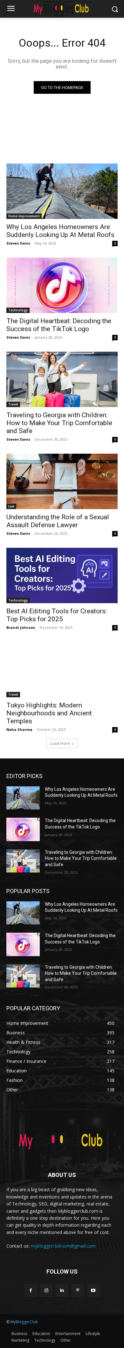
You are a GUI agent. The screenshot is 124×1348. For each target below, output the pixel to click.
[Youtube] (93, 1290)
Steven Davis (18, 243)
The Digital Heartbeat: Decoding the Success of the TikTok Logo (58, 325)
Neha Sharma (19, 729)
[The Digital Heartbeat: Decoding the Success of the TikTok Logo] (62, 285)
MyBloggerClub (24, 1322)
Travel (13, 404)
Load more (60, 743)
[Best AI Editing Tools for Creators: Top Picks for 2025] (62, 575)
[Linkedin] (62, 1290)
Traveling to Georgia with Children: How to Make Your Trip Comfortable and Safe (59, 423)
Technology (18, 310)
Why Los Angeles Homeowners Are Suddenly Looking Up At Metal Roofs (60, 231)
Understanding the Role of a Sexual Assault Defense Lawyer (57, 521)
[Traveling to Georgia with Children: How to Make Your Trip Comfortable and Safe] (62, 379)
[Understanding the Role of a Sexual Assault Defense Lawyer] (62, 481)
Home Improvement (24, 216)
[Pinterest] (78, 1290)
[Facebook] (30, 1290)
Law (11, 506)
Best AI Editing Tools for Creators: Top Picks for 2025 (56, 615)
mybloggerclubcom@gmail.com (63, 1246)
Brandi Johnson (20, 627)
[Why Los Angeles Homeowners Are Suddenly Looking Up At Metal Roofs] (62, 191)
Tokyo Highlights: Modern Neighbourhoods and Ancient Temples (49, 713)
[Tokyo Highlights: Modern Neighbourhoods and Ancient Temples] (62, 669)
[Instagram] (46, 1290)
